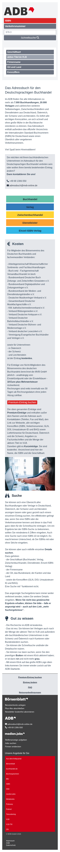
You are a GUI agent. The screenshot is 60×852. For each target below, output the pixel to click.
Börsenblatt (10, 764)
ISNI (7, 789)
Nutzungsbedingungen (30, 692)
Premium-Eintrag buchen (22, 402)
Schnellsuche (29, 37)
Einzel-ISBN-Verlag (30, 230)
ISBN (8, 784)
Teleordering (11, 814)
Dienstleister (30, 222)
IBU (7, 779)
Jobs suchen (10, 743)
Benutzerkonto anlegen (15, 705)
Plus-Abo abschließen (14, 708)
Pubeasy (9, 804)
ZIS (7, 829)
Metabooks (10, 799)
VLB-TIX (9, 824)
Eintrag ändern (30, 682)
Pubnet (9, 809)
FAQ (30, 687)
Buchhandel (30, 199)
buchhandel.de (12, 769)
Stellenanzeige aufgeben (16, 740)
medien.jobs (10, 794)
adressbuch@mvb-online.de (23, 185)
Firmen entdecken (13, 746)
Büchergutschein (12, 774)
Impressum (10, 841)
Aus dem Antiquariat (13, 759)
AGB (8, 843)
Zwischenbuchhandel (30, 215)
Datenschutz (11, 845)
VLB (7, 819)
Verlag (30, 207)
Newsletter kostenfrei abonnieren (19, 712)
